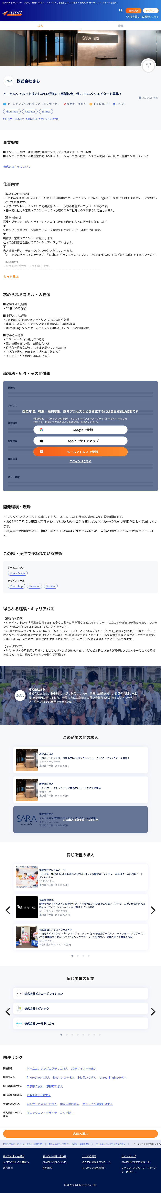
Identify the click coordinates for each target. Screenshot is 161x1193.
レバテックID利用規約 (57, 418)
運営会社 (8, 1167)
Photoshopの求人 (38, 1077)
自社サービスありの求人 (42, 1104)
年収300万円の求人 (39, 1095)
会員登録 (133, 10)
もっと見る (11, 276)
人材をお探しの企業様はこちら (142, 16)
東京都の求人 (35, 1086)
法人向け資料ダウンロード (96, 1162)
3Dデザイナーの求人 (84, 1069)
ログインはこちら (80, 461)
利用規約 (38, 418)
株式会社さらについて (17, 166)
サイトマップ (129, 1156)
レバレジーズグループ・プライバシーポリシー (95, 418)
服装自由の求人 (69, 1104)
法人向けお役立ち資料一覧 (136, 1162)
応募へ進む (80, 1133)
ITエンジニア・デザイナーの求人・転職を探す (69, 1144)
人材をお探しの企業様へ (16, 1162)
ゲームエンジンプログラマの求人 (47, 1069)
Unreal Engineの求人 (112, 1077)
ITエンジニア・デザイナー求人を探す (50, 1113)
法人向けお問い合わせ (54, 1162)
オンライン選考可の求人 (97, 1104)
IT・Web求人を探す (13, 1156)
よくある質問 (89, 1156)
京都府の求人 (54, 1086)
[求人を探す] (121, 11)
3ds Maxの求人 (87, 1077)
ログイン (151, 10)
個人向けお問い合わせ (54, 1156)
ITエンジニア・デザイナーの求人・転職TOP (22, 1144)
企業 (120, 26)
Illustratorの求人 (64, 1077)
